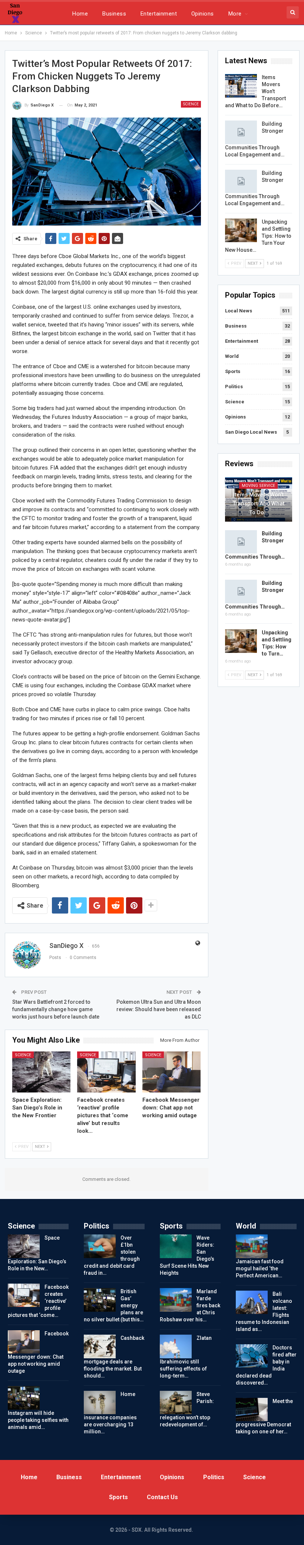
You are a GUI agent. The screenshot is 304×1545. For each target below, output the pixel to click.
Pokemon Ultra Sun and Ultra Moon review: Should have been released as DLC (158, 1009)
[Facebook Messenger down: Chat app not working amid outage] (171, 1071)
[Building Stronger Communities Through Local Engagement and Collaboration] (241, 132)
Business (114, 13)
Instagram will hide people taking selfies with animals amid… (38, 1420)
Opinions (202, 13)
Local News (238, 311)
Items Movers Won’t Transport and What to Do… (258, 503)
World (232, 356)
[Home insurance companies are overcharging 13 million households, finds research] (100, 1402)
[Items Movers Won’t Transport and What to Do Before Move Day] (241, 86)
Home (80, 13)
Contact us (162, 1497)
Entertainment (159, 13)
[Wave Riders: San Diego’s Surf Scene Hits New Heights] (176, 1246)
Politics (234, 386)
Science (191, 104)
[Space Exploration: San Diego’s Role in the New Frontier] (41, 1071)
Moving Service (258, 485)
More (235, 13)
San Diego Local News (251, 432)
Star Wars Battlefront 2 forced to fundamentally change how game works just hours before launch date (55, 1009)
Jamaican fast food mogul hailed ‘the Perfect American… (260, 1268)
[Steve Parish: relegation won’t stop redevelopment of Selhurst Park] (176, 1402)
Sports (232, 371)
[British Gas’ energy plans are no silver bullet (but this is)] (100, 1300)
